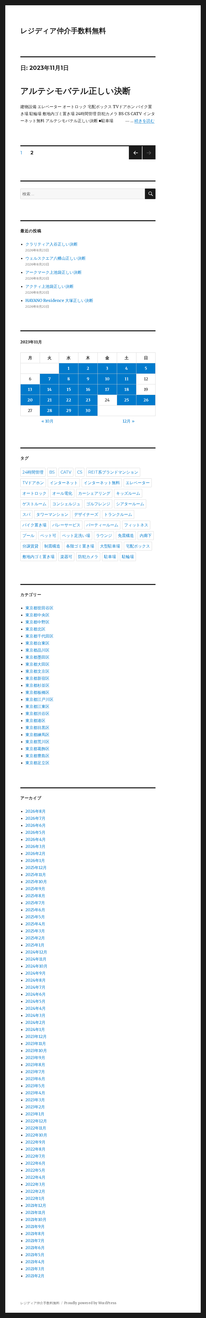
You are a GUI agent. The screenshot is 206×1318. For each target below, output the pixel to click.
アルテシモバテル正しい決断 (75, 91)
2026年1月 (35, 860)
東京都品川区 (37, 650)
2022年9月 (35, 1142)
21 (49, 399)
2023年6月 (35, 1078)
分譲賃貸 (30, 546)
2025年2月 (35, 937)
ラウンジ (104, 535)
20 (30, 399)
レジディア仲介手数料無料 (63, 30)
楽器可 (66, 556)
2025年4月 (35, 923)
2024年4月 (35, 1008)
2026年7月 (35, 818)
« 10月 (47, 421)
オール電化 (62, 493)
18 (126, 389)
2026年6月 (35, 825)
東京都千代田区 (39, 636)
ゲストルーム (34, 504)
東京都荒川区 (37, 741)
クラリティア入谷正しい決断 (51, 244)
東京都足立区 (37, 762)
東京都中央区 (37, 614)
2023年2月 (35, 1106)
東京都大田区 (37, 664)
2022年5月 (35, 1170)
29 (68, 410)
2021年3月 (34, 1268)
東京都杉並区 (37, 685)
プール (28, 535)
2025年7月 (35, 902)
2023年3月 (35, 1099)
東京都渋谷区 (37, 713)
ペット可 (48, 535)
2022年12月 (36, 1120)
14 (49, 389)
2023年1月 (34, 1113)
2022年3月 (35, 1184)
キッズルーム (128, 493)
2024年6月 (35, 994)
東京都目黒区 (37, 727)
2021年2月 (34, 1275)
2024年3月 (35, 1015)
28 (49, 410)
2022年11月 (35, 1127)
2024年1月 (35, 1029)
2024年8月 (35, 980)
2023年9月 (35, 1057)
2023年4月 (35, 1092)
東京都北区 (35, 628)
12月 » (129, 421)
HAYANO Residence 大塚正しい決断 (59, 300)
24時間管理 (32, 472)
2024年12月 (36, 952)
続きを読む (144, 120)
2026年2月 (35, 853)
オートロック (34, 493)
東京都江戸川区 (39, 699)
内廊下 (146, 535)
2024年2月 (35, 1022)
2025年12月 (36, 867)
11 (127, 378)
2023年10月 (36, 1050)
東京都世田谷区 (39, 607)
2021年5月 (34, 1254)
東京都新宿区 (37, 678)
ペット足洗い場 (76, 535)
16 (88, 389)
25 (126, 399)
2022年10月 (36, 1135)
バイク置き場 (34, 525)
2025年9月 (35, 888)
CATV (66, 472)
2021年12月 (35, 1205)
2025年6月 (35, 909)
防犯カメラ (88, 556)
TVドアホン (33, 482)
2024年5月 (35, 1001)
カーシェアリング (94, 493)
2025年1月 (34, 944)
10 (107, 378)
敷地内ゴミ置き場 (38, 556)
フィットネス (136, 525)
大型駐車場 (110, 546)
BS (52, 472)
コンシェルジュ (66, 504)
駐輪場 (128, 556)
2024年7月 (35, 987)
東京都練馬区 (37, 734)
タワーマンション (52, 514)
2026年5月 (35, 832)
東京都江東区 (37, 706)
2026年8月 (35, 811)
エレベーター (138, 482)
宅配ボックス (138, 546)
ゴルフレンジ (98, 504)
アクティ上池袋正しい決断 (49, 286)
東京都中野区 (37, 621)
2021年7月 (34, 1240)
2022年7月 (35, 1156)
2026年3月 (35, 846)
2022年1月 (35, 1198)
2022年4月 (35, 1177)
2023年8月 (35, 1064)
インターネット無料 (102, 482)
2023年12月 (36, 1036)
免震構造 (126, 535)
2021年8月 (35, 1233)
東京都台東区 (37, 643)
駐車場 (110, 556)
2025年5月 (35, 916)
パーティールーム (102, 525)
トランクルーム (118, 514)
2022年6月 (35, 1163)
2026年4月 (35, 839)
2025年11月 (35, 874)
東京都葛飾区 (37, 748)
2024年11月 (35, 959)
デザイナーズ (86, 514)
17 (107, 389)
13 (30, 389)
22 (68, 399)
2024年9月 (35, 973)
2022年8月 (35, 1149)
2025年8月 (35, 895)
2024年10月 (36, 966)
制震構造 (52, 546)
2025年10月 (36, 881)
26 (145, 399)
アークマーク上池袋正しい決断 (53, 272)
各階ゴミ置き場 (80, 546)
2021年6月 (35, 1247)
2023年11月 (35, 1043)
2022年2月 (35, 1191)
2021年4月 (35, 1261)
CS (79, 472)
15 (69, 389)
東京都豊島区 (37, 755)
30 (87, 410)
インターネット (64, 482)
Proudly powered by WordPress (90, 1303)
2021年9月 (35, 1226)
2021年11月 (35, 1212)
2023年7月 (35, 1071)
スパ (26, 514)
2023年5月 (35, 1085)
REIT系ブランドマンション (113, 472)
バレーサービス (66, 525)
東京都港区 (35, 720)
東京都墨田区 (37, 657)
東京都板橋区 (37, 692)
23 (88, 399)
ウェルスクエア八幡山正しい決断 (55, 258)
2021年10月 (35, 1219)
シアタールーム (130, 504)
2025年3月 (35, 930)
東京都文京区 (37, 671)
